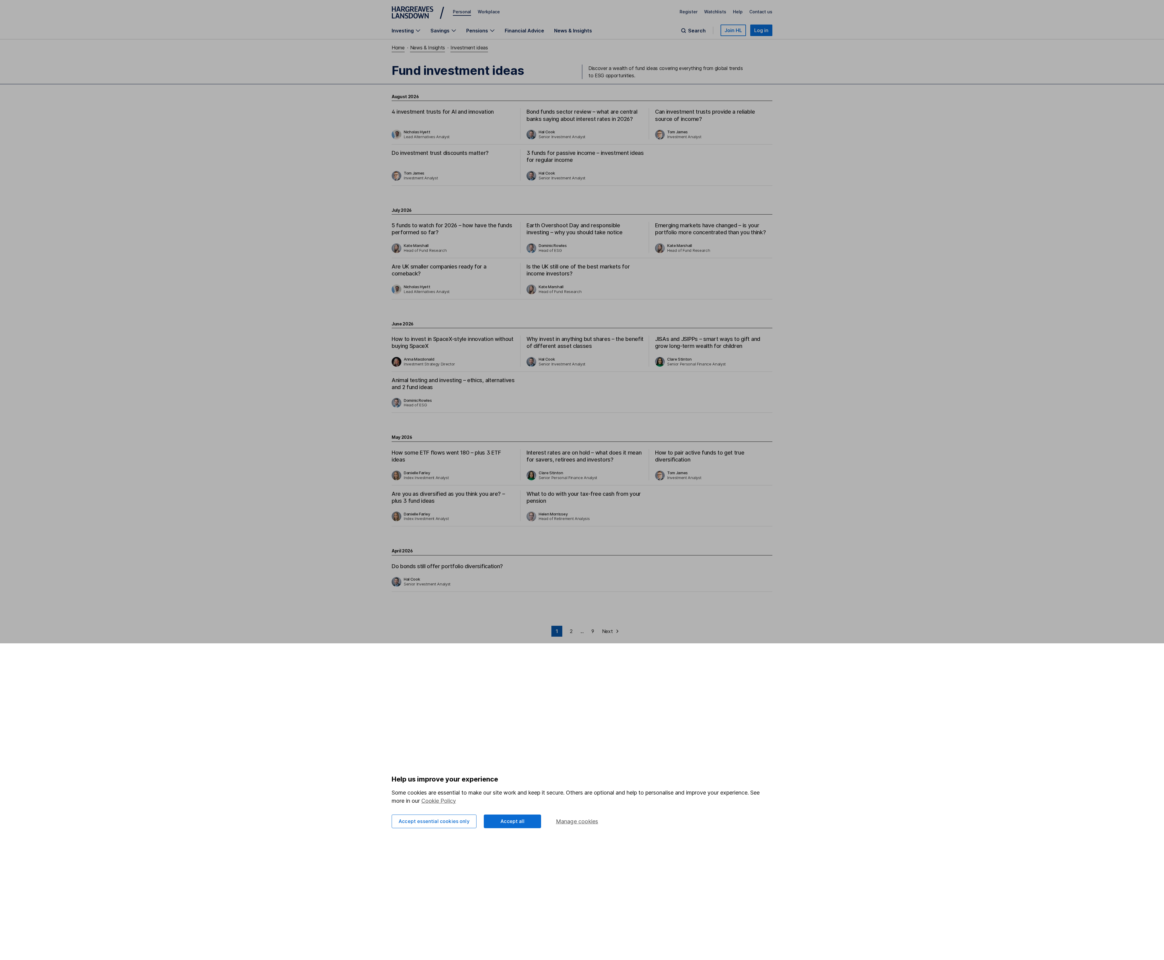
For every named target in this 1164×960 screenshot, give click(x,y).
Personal (462, 11)
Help (738, 11)
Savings (440, 31)
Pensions (477, 31)
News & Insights (573, 31)
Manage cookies (577, 821)
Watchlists (715, 11)
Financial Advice (524, 31)
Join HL (733, 30)
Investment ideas (469, 48)
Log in (761, 30)
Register (688, 11)
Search (697, 31)
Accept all (512, 821)
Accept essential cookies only (434, 821)
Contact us (760, 11)
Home (398, 48)
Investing (403, 31)
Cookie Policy (438, 801)
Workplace (489, 11)
